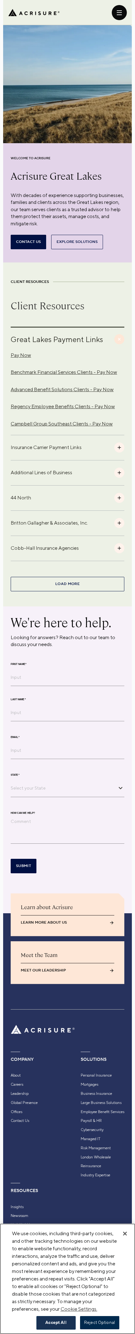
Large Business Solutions (101, 1102)
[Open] (120, 788)
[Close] (125, 1234)
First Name (18, 664)
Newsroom (19, 1215)
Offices (16, 1112)
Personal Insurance (96, 1075)
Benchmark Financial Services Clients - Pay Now (64, 372)
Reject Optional (99, 1322)
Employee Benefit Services (102, 1112)
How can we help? (23, 813)
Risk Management (96, 1148)
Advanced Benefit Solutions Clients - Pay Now (62, 389)
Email (15, 737)
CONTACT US (28, 241)
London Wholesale (96, 1157)
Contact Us (20, 1120)
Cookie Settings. (79, 1309)
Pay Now (21, 355)
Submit (23, 866)
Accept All (55, 1323)
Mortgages (89, 1084)
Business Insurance (96, 1093)
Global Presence (24, 1102)
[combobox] (63, 788)
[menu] (119, 12)
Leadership (20, 1093)
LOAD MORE (67, 584)
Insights (17, 1207)
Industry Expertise (95, 1175)
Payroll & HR (91, 1120)
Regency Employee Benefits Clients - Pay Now (63, 406)
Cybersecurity (92, 1130)
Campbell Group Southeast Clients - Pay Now (62, 424)
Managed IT (90, 1139)
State (15, 775)
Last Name (18, 699)
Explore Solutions (77, 241)
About (16, 1075)
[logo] (34, 12)
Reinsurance (91, 1166)
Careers (17, 1084)
